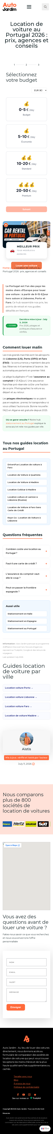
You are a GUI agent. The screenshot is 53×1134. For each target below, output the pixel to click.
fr (13, 268)
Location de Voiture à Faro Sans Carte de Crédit (24, 509)
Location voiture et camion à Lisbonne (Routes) (23, 498)
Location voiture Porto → (19, 688)
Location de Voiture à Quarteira (24, 475)
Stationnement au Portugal (22, 628)
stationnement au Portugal (20, 423)
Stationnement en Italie (20, 613)
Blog (16, 1080)
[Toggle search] (45, 6)
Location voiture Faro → (18, 706)
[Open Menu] (29, 7)
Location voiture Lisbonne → (21, 697)
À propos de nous (22, 1083)
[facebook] (18, 1095)
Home (6, 268)
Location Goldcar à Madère (22, 489)
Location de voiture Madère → (22, 715)
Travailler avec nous (23, 1076)
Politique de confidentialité (26, 1087)
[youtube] (24, 1095)
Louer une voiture (26, 265)
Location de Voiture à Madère (23, 482)
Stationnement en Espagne (22, 621)
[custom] (35, 1095)
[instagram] (29, 1095)
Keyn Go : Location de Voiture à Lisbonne (24, 519)
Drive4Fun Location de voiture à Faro (25, 466)
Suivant (26, 209)
